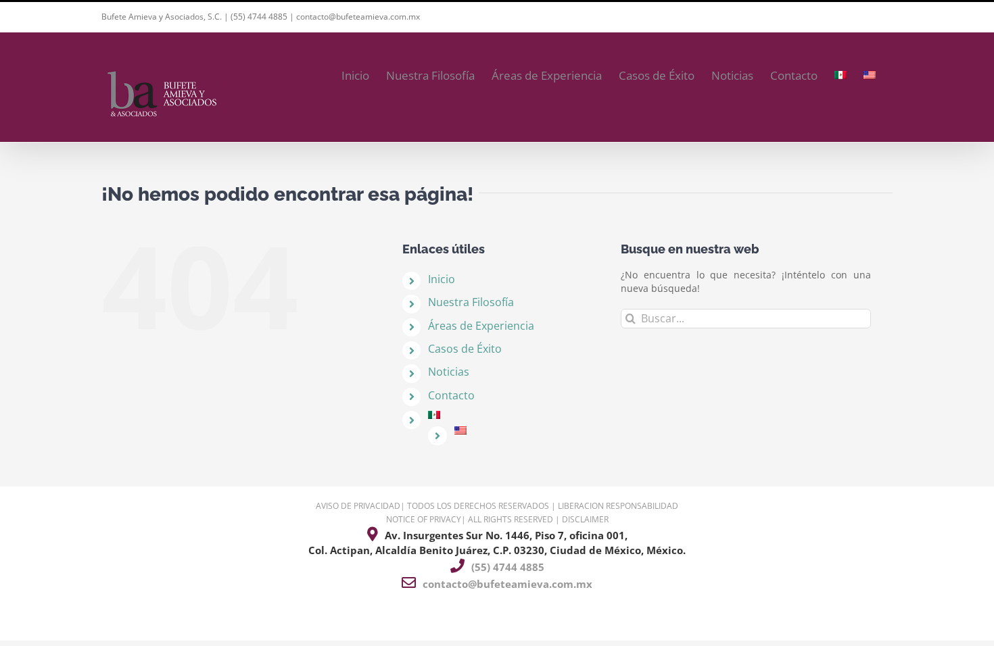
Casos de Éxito (465, 348)
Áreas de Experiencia (481, 325)
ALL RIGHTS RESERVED (510, 519)
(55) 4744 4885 (259, 16)
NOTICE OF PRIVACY (423, 519)
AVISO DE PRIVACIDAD (358, 506)
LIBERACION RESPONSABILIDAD (618, 506)
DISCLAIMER (585, 519)
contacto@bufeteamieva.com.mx (358, 16)
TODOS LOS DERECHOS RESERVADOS (478, 506)
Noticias (448, 371)
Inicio (441, 279)
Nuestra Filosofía (471, 302)
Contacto (451, 395)
